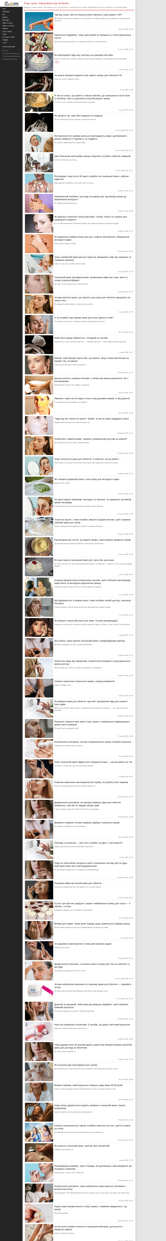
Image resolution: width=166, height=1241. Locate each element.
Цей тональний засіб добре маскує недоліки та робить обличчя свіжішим (92, 156)
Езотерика (5, 11)
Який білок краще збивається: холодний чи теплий (81, 338)
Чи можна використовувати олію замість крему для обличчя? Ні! (88, 75)
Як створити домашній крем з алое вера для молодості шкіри (86, 479)
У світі (4, 43)
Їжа (3, 14)
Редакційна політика (9, 59)
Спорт (4, 34)
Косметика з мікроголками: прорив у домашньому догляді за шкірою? (90, 439)
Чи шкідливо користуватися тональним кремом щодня (82, 944)
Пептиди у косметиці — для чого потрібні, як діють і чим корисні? (88, 843)
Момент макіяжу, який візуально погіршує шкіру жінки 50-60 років (88, 1085)
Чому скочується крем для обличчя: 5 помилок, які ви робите (86, 459)
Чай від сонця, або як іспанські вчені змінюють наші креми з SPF (88, 14)
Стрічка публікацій (8, 46)
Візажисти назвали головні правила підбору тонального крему (87, 822)
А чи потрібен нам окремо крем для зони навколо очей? (83, 317)
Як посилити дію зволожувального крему (75, 1065)
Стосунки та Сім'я (8, 37)
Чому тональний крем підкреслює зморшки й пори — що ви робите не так (93, 762)
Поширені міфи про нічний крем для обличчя (77, 883)
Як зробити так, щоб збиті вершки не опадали (78, 115)
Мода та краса (7, 23)
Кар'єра (5, 17)
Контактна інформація (10, 53)
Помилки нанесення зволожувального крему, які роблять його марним (91, 782)
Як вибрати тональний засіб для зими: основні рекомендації (86, 620)
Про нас (5, 50)
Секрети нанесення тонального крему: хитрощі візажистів (84, 681)
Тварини (5, 40)
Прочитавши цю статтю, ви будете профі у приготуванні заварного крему (92, 540)
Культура (5, 20)
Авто (4, 9)
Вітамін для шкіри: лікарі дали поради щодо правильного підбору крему (92, 923)
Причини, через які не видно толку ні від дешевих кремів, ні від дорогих (92, 398)
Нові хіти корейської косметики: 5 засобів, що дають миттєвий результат (92, 1024)
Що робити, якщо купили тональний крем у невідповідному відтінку (89, 641)
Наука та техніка (8, 26)
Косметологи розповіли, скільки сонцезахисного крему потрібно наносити (92, 742)
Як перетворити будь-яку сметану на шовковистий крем (83, 55)
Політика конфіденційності (12, 56)
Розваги (5, 28)
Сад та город (6, 31)
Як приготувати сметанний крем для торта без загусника (84, 560)
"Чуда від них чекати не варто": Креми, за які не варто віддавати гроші (91, 418)
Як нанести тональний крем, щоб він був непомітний (81, 1146)
